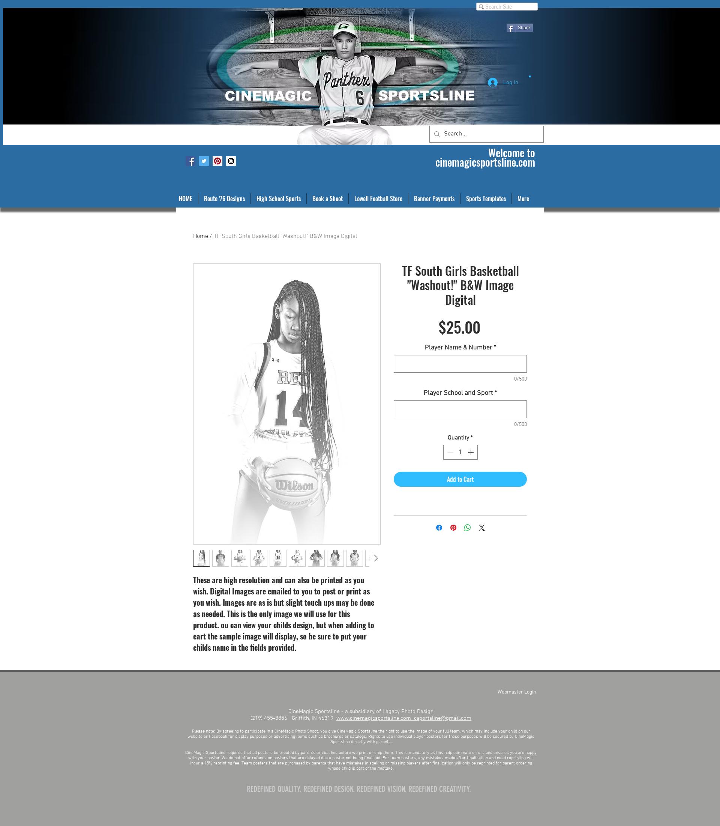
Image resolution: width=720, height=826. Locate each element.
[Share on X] (481, 527)
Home (200, 236)
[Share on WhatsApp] (467, 527)
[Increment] (471, 452)
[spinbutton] (460, 452)
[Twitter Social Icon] (204, 161)
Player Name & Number (460, 348)
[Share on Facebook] (439, 527)
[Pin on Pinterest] (453, 527)
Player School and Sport (460, 393)
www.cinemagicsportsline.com (375, 718)
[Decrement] (449, 452)
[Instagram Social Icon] (231, 161)
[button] (530, 76)
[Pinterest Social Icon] (217, 161)
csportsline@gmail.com (442, 718)
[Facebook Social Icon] (190, 161)
